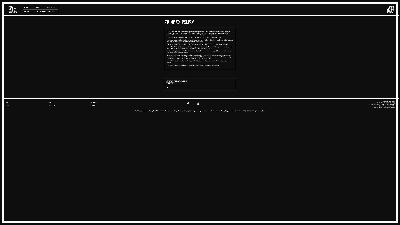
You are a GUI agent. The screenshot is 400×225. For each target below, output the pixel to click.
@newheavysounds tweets (176, 82)
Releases (51, 8)
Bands (38, 8)
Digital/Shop (41, 11)
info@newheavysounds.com (386, 107)
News (26, 8)
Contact (51, 11)
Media (26, 11)
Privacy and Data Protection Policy (244, 111)
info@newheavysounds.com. (211, 65)
